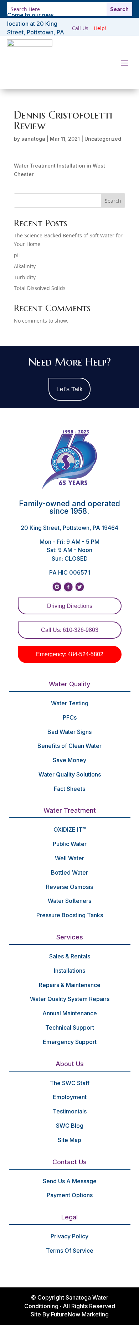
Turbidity (25, 277)
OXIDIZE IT (69, 829)
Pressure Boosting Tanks (69, 915)
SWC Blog (69, 1125)
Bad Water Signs (69, 731)
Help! (100, 28)
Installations (69, 970)
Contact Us (69, 1162)
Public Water (70, 843)
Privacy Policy (69, 1236)
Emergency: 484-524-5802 (69, 654)
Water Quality (69, 684)
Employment (70, 1097)
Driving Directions (69, 606)
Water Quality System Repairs (69, 998)
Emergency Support (70, 1041)
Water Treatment (69, 810)
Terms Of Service (69, 1250)
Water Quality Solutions (69, 774)
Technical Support (69, 1027)
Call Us (80, 28)
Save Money (69, 760)
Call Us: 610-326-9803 (69, 630)
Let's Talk (69, 389)
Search (113, 200)
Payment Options (70, 1195)
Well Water (69, 858)
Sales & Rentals (69, 956)
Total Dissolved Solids (40, 288)
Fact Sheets (69, 788)
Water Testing (69, 703)
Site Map (69, 1139)
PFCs (70, 717)
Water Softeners (69, 900)
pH (17, 255)
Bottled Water (69, 872)
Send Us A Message (70, 1181)
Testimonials (70, 1111)
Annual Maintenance (69, 1013)
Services (69, 937)
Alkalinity (25, 266)
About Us (70, 1064)
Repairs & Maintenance (70, 984)
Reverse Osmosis (69, 886)
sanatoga (33, 139)
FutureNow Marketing (80, 1314)
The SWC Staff (69, 1083)
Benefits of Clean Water (69, 745)
